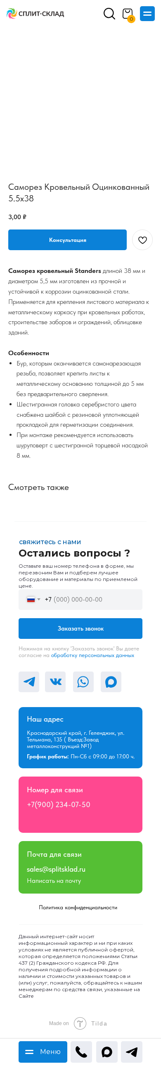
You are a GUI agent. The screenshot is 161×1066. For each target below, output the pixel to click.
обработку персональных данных (92, 655)
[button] (67, 239)
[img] (35, 13)
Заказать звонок (81, 628)
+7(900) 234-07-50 (58, 804)
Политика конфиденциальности (78, 907)
